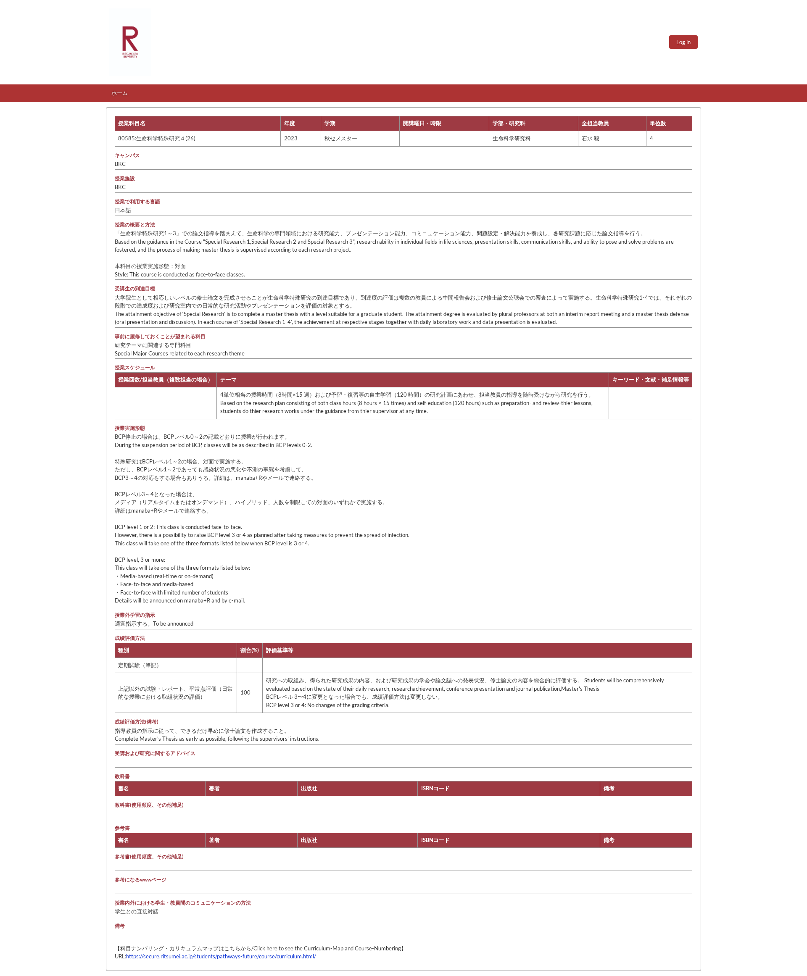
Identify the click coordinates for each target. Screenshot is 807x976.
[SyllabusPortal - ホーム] (130, 42)
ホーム (119, 92)
